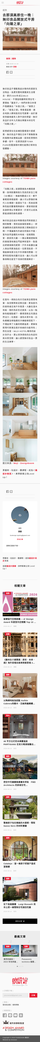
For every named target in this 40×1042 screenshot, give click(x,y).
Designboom (27, 463)
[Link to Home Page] (20, 2)
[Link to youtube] (15, 1015)
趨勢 (14, 59)
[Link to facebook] (5, 1015)
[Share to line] (11, 72)
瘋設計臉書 (11, 566)
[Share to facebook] (7, 72)
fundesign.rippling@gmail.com (20, 535)
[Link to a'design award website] (13, 1029)
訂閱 (33, 995)
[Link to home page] (20, 981)
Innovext (14, 1040)
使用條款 (16, 1005)
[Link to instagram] (21, 1015)
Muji (16, 463)
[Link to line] (10, 1015)
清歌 (15, 67)
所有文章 (20, 539)
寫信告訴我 (7, 1005)
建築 (8, 59)
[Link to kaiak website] (13, 1022)
